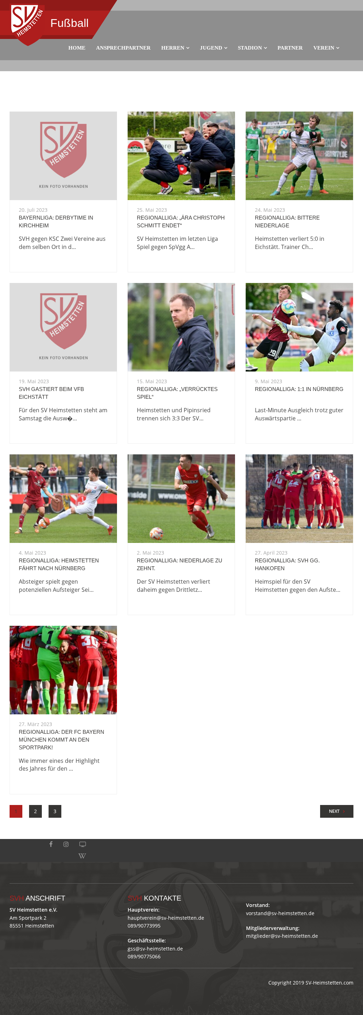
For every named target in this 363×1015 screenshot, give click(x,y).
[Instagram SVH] (66, 844)
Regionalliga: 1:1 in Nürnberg (299, 389)
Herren (172, 48)
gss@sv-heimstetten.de (155, 948)
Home (76, 48)
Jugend (211, 48)
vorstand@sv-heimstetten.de (280, 913)
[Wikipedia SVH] (82, 856)
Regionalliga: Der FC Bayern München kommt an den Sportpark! (61, 739)
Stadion (250, 48)
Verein (323, 48)
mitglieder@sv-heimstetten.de (282, 935)
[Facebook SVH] (51, 844)
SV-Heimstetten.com (329, 982)
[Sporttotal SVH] (83, 844)
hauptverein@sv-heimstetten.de (166, 917)
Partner (290, 48)
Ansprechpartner (123, 48)
